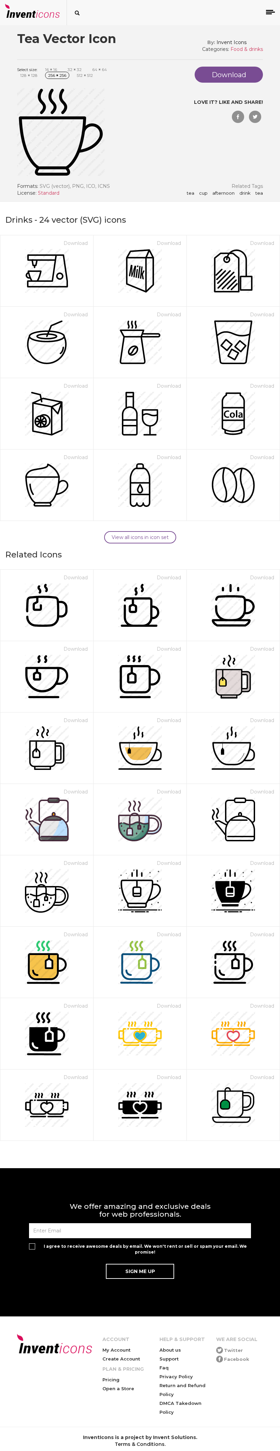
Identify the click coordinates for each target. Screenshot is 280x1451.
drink (245, 193)
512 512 (85, 75)
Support (169, 1359)
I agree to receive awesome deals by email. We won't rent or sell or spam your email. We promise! (145, 1249)
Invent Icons (231, 42)
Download (76, 243)
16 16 (51, 69)
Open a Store (118, 1388)
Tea (190, 193)
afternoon (223, 193)
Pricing (111, 1379)
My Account (116, 1350)
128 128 (29, 75)
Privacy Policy (176, 1376)
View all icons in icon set (140, 537)
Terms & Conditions (140, 1444)
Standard (48, 193)
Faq (164, 1367)
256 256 (57, 75)
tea (259, 193)
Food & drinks (246, 49)
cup (203, 193)
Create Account (121, 1359)
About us (170, 1350)
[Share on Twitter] (255, 117)
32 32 (75, 69)
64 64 (99, 69)
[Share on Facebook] (238, 117)
